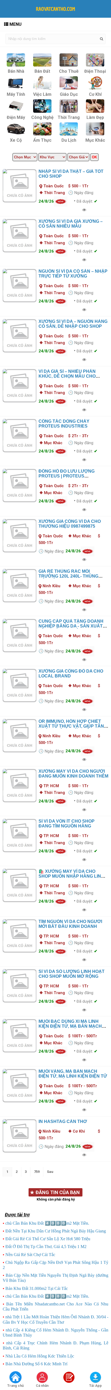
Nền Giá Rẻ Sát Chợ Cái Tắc (30, 1254)
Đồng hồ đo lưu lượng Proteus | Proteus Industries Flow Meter (67, 476)
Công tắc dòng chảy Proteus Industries (64, 423)
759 (37, 1172)
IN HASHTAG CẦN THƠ (63, 1121)
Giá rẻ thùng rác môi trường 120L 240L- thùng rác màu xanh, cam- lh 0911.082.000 (68, 578)
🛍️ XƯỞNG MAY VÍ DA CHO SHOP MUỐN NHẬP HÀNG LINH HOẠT (71, 876)
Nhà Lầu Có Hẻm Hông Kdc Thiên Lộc (39, 1356)
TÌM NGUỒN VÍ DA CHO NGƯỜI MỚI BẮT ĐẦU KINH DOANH (70, 924)
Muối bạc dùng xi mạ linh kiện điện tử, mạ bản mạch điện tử (70, 1026)
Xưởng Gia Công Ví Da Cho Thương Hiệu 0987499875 (70, 523)
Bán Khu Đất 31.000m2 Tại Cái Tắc (36, 1288)
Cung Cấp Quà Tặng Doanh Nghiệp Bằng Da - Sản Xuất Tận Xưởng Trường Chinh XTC (71, 628)
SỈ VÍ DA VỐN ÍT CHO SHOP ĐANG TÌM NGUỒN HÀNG (67, 823)
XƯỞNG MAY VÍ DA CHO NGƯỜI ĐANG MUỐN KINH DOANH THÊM (73, 773)
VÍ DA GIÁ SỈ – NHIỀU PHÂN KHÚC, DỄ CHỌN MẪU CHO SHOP (67, 376)
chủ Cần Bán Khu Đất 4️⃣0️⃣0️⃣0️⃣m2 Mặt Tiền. (47, 1223)
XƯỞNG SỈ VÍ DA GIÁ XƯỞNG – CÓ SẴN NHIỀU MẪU (71, 223)
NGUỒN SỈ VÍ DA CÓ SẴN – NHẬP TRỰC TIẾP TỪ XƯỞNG (73, 273)
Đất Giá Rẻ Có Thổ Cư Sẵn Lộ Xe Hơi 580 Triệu (47, 1238)
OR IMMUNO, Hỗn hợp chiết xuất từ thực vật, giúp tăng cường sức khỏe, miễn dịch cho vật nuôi (73, 728)
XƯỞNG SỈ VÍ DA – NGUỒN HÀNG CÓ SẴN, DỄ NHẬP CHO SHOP (73, 324)
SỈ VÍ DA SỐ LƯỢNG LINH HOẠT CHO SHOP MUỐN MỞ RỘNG (72, 974)
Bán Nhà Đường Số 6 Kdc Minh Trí (36, 1364)
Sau (50, 1172)
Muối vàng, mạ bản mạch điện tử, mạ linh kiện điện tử (73, 1073)
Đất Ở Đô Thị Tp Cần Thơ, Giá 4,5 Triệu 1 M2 (45, 1246)
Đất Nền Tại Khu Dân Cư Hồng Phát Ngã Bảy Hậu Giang (55, 1231)
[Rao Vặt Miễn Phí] (15, 1377)
